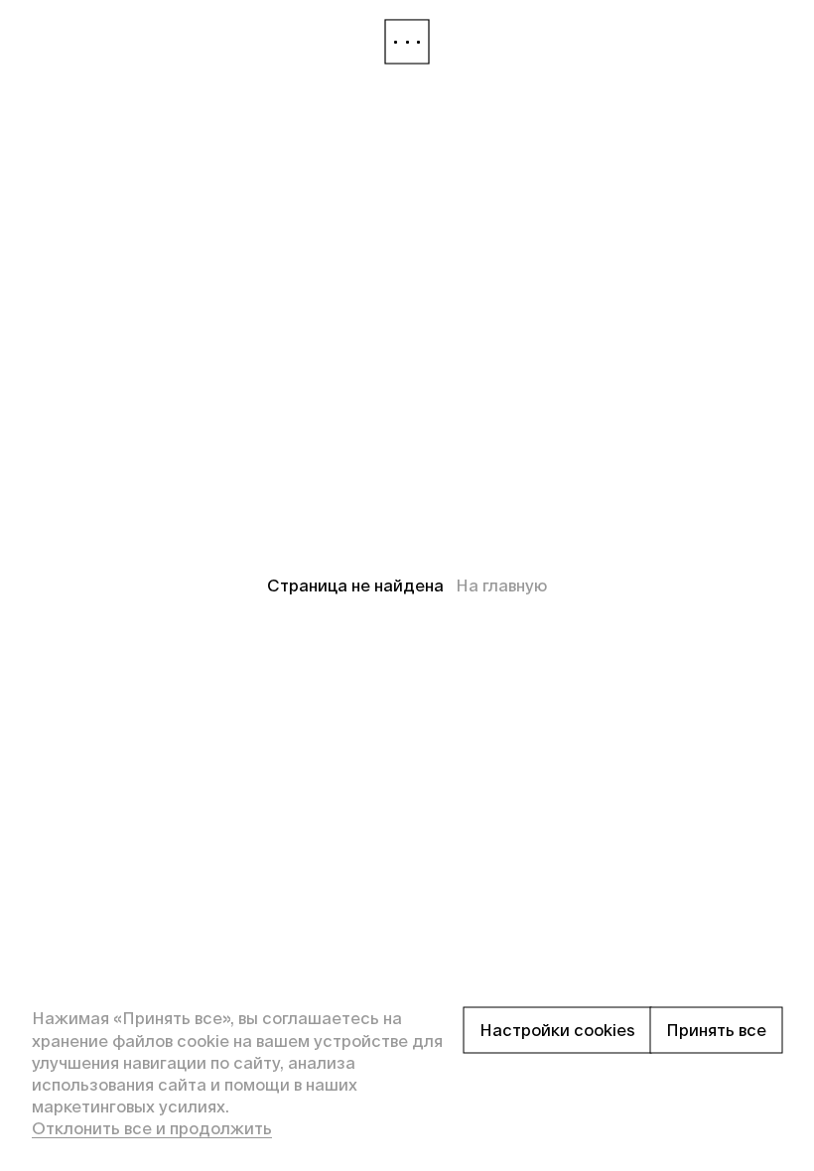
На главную (501, 585)
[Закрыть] (407, 42)
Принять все (716, 1030)
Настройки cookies (557, 1030)
